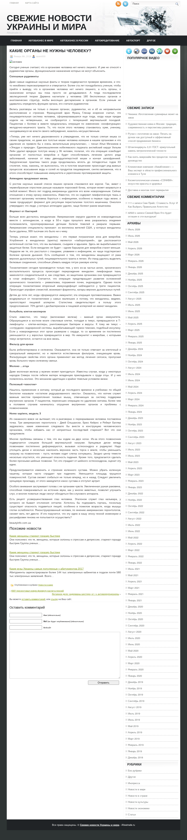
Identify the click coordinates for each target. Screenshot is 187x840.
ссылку (54, 599)
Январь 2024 (135, 411)
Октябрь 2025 (135, 286)
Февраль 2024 (136, 405)
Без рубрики (135, 770)
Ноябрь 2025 (135, 279)
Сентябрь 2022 (136, 512)
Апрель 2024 (135, 392)
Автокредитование (107, 40)
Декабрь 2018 (135, 757)
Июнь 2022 (134, 531)
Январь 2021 (135, 600)
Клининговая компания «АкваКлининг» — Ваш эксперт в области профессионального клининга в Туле (152, 170)
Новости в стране (137, 795)
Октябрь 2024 (135, 361)
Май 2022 (133, 537)
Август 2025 (134, 298)
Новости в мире (45, 585)
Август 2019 (134, 707)
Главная (14, 3)
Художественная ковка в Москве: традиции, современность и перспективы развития (152, 125)
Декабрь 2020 (135, 606)
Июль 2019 (134, 713)
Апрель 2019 (135, 732)
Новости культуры (138, 802)
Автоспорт (133, 40)
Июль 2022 (134, 525)
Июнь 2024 (134, 380)
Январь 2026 (135, 267)
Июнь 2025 (134, 311)
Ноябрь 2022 (135, 499)
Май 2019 (133, 726)
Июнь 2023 (134, 455)
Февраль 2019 (136, 745)
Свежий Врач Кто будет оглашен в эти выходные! (149, 214)
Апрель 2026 (135, 248)
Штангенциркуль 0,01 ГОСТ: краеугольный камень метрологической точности (151, 148)
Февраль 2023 (136, 480)
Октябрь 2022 (135, 506)
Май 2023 (133, 462)
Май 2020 (133, 650)
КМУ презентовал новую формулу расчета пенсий (37, 590)
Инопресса (134, 783)
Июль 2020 (134, 638)
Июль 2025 (134, 304)
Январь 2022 (135, 562)
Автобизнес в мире (40, 40)
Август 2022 (134, 518)
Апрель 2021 (135, 581)
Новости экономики (138, 808)
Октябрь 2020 (135, 619)
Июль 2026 (134, 229)
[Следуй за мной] (126, 5)
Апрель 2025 (135, 323)
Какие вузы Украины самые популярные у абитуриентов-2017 (46, 568)
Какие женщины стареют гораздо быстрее (34, 535)
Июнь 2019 (134, 719)
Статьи (132, 814)
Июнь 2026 (134, 235)
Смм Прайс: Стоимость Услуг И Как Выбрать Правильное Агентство (153, 204)
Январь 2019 (135, 751)
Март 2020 (134, 663)
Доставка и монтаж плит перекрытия (148, 190)
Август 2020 (134, 631)
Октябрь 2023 (135, 430)
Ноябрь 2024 (135, 355)
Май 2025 (133, 317)
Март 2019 (134, 738)
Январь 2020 (135, 675)
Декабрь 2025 (135, 273)
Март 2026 (134, 254)
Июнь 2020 (134, 644)
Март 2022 (134, 550)
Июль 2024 (134, 374)
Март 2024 (134, 399)
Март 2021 (134, 587)
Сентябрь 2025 (136, 292)
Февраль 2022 (136, 556)
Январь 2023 (135, 487)
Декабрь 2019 (135, 682)
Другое (151, 40)
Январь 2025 (135, 342)
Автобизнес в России (74, 40)
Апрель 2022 (135, 543)
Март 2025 (134, 330)
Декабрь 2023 (135, 418)
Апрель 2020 (135, 657)
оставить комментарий (33, 599)
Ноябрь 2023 (135, 424)
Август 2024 (134, 367)
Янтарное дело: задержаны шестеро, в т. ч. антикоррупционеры (85, 593)
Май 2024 (133, 386)
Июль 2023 (134, 449)
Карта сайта (32, 3)
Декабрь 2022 (135, 493)
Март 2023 (134, 474)
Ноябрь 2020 (135, 613)
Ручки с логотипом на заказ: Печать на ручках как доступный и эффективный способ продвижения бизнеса (149, 137)
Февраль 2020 (136, 669)
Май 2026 (133, 242)
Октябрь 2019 (135, 694)
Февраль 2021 (136, 594)
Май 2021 (133, 575)
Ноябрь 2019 (135, 688)
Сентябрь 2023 (136, 437)
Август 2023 (134, 443)
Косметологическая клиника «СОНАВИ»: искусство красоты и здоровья (150, 181)
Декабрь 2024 (135, 349)
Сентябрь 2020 (136, 625)
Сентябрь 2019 (136, 701)
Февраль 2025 (136, 336)
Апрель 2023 (135, 468)
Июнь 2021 (134, 569)
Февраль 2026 (136, 261)
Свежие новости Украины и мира (49, 22)
